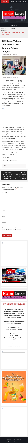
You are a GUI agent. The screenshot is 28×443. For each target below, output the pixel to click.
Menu (15, 25)
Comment (4, 192)
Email (3, 216)
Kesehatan (8, 165)
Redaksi (15, 54)
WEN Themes (18, 441)
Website (4, 222)
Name (3, 210)
